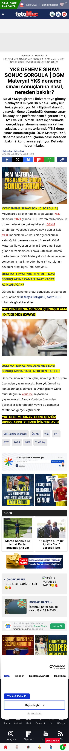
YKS (57, 213)
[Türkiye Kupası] (64, 14)
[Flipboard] (39, 159)
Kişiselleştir (32, 705)
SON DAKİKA (52, 740)
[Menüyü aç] (3, 14)
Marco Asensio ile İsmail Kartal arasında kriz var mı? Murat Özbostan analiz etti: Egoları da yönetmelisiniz (18, 549)
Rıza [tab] (7, 675)
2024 (17, 219)
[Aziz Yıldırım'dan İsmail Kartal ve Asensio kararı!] (18, 490)
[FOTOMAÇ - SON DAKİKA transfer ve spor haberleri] (26, 14)
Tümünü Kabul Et (17, 696)
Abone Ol (57, 626)
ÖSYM (51, 224)
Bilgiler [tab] (19, 675)
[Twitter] (17, 159)
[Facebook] (7, 159)
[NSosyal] (28, 159)
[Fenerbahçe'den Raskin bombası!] (51, 490)
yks (46, 433)
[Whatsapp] (49, 159)
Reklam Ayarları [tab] (39, 675)
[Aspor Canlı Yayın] (52, 14)
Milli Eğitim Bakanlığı (15, 433)
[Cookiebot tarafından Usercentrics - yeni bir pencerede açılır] (49, 667)
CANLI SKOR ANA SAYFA (9, 5)
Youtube (27, 394)
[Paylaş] (62, 159)
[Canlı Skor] (58, 14)
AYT (6, 442)
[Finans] (34, 561)
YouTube (40, 442)
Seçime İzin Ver (35, 713)
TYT (56, 433)
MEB (5, 235)
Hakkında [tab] (60, 675)
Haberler (25, 55)
